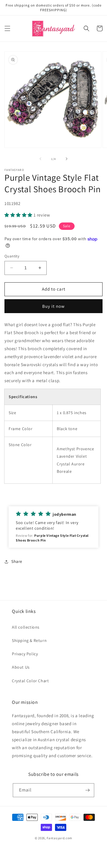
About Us (21, 667)
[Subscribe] (87, 790)
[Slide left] (40, 158)
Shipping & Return (29, 640)
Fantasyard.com (59, 838)
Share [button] (16, 561)
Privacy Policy (25, 653)
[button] (7, 28)
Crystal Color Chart (30, 680)
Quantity (11, 256)
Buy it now (53, 306)
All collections (26, 627)
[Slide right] (66, 158)
